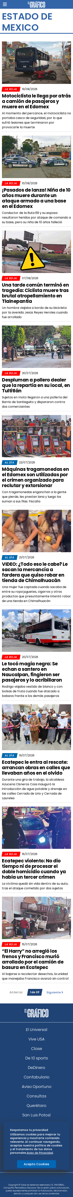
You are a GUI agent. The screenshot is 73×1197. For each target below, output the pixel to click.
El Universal (36, 1029)
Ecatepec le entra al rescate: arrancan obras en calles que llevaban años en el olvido (36, 767)
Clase (36, 1048)
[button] (5, 4)
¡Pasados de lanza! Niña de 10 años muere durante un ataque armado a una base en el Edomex (36, 198)
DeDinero (36, 1067)
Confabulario (36, 1077)
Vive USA (36, 1039)
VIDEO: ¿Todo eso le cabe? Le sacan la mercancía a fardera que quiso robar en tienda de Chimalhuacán (35, 572)
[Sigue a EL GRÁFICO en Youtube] (40, 1179)
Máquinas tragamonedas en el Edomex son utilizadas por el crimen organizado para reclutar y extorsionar (35, 477)
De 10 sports (36, 1058)
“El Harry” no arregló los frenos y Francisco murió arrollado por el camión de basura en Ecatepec (32, 959)
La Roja (10, 89)
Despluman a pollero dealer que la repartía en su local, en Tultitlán (36, 385)
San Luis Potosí (36, 1115)
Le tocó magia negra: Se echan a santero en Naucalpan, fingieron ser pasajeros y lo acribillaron (32, 672)
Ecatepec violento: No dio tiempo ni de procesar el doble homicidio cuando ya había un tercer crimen (34, 869)
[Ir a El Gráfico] (36, 4)
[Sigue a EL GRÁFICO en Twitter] (35, 1179)
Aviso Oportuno (36, 1086)
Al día (9, 462)
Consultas (36, 1096)
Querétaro (36, 1105)
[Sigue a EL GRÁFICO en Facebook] (32, 1179)
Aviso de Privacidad (40, 1153)
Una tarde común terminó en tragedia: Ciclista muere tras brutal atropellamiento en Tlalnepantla (35, 293)
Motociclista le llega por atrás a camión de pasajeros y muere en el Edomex (36, 101)
